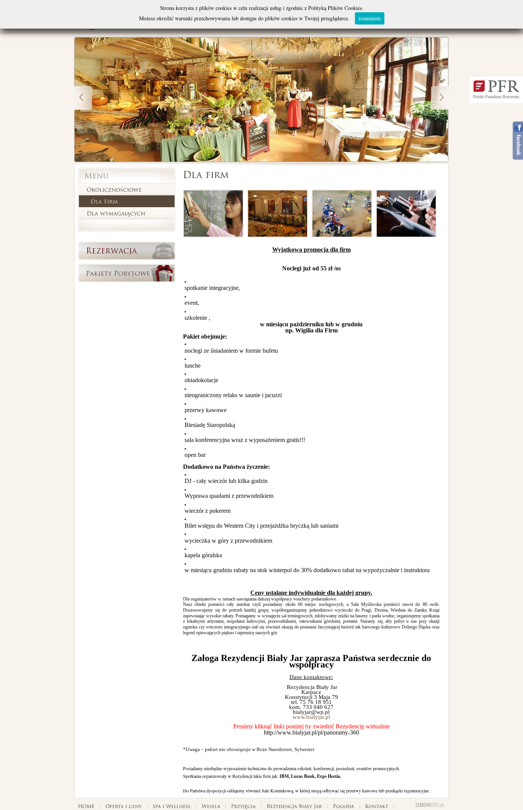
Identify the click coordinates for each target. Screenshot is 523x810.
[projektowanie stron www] (430, 805)
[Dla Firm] (103, 201)
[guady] (342, 235)
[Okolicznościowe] (114, 189)
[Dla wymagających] (116, 213)
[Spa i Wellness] (171, 805)
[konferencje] (213, 235)
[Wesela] (210, 805)
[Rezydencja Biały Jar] (294, 805)
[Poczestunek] (277, 235)
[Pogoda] (343, 805)
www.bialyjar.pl (311, 717)
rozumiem (370, 18)
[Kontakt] (376, 805)
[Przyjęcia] (243, 805)
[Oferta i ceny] (123, 805)
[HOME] (86, 805)
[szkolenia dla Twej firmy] (406, 235)
